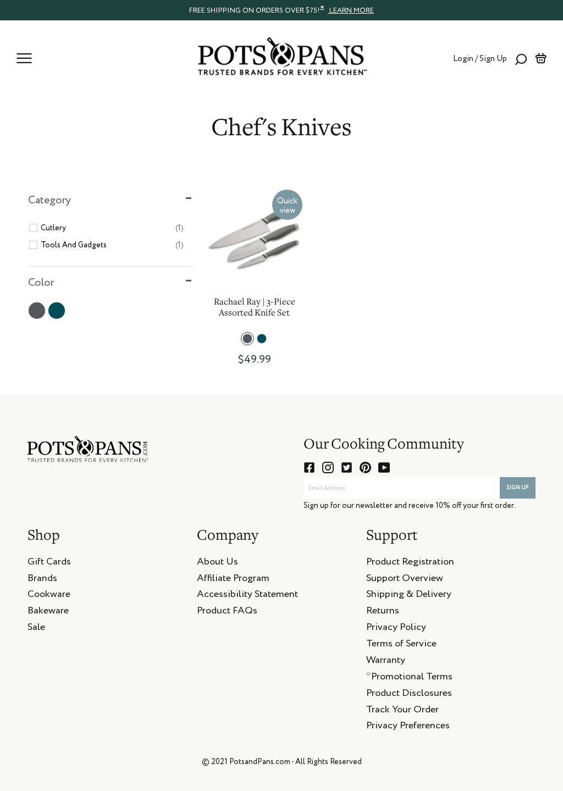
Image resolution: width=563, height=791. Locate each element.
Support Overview (404, 580)
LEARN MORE (351, 10)
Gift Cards (49, 563)
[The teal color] (261, 338)
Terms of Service (401, 645)
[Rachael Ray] (254, 238)
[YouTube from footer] (384, 467)
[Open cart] (541, 58)
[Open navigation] (24, 58)
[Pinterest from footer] (365, 467)
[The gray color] (247, 338)
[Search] (521, 58)
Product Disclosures (409, 695)
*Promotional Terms (409, 678)
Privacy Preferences (408, 727)
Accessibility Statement (247, 596)
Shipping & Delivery (408, 596)
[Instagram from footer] (328, 467)
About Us (217, 563)
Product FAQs (227, 612)
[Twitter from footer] (346, 467)
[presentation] (281, 9)
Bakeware (48, 612)
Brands (42, 580)
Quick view (287, 205)
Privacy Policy (396, 629)
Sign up (517, 487)
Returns (382, 612)
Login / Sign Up (480, 58)
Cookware (48, 596)
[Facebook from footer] (309, 467)
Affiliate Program (233, 580)
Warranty (385, 662)
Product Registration (410, 563)
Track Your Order (402, 711)
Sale (36, 629)
